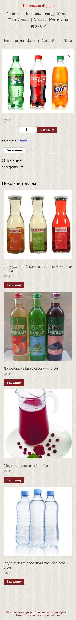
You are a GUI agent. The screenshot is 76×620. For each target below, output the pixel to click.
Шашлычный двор (38, 5)
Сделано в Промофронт (51, 612)
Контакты (58, 19)
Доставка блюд (39, 13)
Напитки (23, 140)
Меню (40, 19)
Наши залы (19, 19)
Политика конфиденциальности (38, 615)
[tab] (14, 150)
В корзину (47, 129)
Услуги (64, 13)
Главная (13, 13)
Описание (14, 150)
